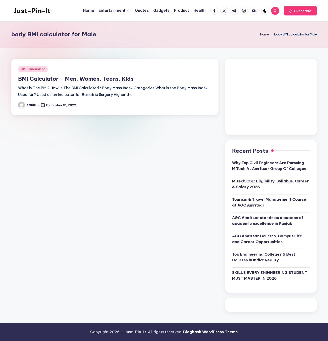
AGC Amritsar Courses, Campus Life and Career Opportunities (267, 239)
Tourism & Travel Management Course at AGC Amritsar (269, 202)
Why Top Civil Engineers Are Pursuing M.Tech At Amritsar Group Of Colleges (269, 165)
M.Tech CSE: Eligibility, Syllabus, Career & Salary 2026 (270, 184)
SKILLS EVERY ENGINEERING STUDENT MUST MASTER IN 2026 (269, 275)
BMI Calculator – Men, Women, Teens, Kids (76, 78)
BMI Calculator (33, 69)
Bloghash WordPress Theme (210, 331)
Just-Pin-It (31, 10)
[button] (300, 10)
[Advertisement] (271, 97)
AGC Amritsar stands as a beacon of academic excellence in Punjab (267, 220)
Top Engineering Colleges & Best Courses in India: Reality (263, 257)
